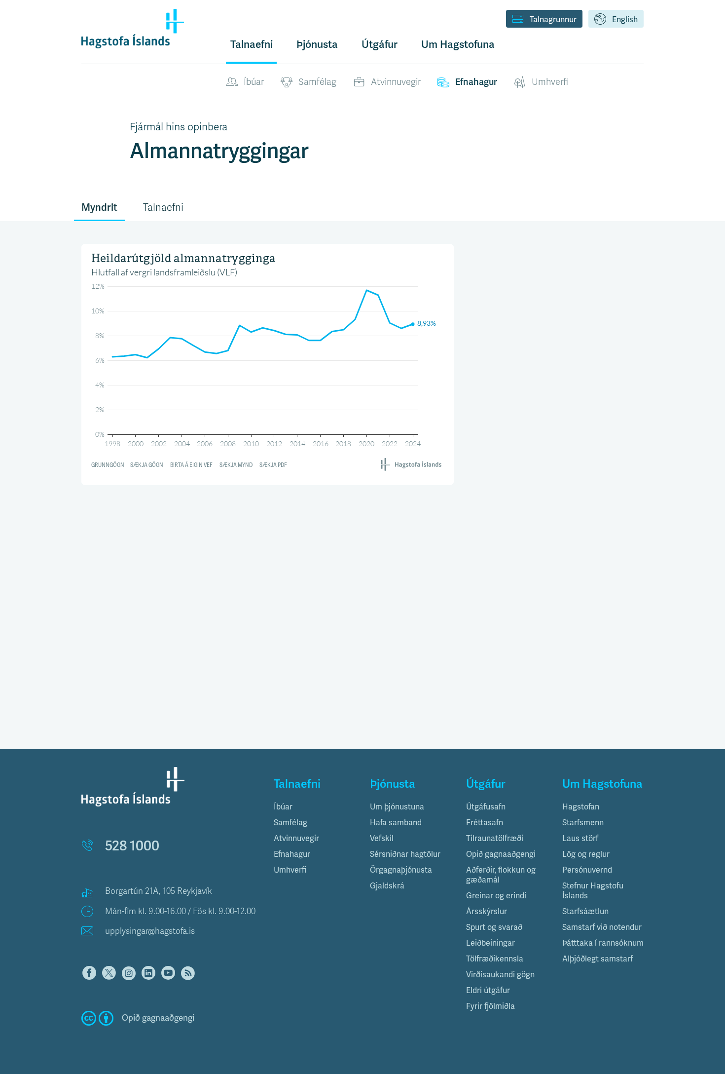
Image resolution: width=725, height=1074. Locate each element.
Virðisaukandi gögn (500, 975)
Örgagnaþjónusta (401, 870)
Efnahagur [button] (292, 854)
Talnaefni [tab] (163, 207)
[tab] (314, 807)
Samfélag (317, 82)
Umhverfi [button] (290, 870)
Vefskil (382, 839)
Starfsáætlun (585, 912)
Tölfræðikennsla (494, 959)
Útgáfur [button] (380, 44)
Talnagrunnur (553, 20)
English (625, 20)
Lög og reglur (586, 854)
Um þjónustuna (397, 807)
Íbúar (254, 82)
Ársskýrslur (486, 912)
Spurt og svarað (494, 927)
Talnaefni (251, 44)
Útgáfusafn (486, 807)
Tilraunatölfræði (494, 839)
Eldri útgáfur (488, 991)
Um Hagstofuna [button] (458, 44)
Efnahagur (476, 82)
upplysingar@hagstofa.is (150, 931)
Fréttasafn (484, 823)
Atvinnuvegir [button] (296, 839)
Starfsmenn (583, 823)
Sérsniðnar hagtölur (405, 854)
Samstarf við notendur (602, 927)
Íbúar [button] (283, 807)
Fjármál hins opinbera (178, 126)
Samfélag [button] (290, 823)
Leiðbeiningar (490, 943)
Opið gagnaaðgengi (501, 854)
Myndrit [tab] (99, 207)
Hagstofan (580, 807)
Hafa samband (396, 823)
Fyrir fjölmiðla (490, 1006)
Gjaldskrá (387, 886)
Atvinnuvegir (396, 82)
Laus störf (580, 839)
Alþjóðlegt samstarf (597, 959)
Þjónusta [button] (317, 44)
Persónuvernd (587, 870)
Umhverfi (550, 82)
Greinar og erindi (496, 896)
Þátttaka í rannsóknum (603, 943)
